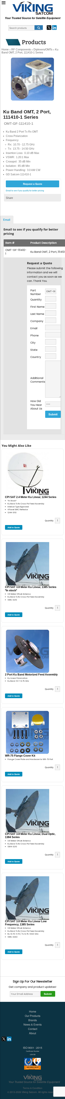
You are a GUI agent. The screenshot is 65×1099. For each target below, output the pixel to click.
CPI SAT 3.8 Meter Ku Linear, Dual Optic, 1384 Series (30, 836)
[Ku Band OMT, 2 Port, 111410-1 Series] (32, 79)
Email (6, 219)
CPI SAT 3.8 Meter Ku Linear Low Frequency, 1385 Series (25, 923)
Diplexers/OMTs (43, 49)
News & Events (33, 1024)
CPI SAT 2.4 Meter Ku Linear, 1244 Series (30, 497)
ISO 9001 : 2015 (32, 1051)
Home (5, 49)
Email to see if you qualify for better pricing (25, 190)
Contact (32, 1029)
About (32, 1033)
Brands (32, 1020)
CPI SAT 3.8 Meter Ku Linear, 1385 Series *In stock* (30, 589)
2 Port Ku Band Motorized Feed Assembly (31, 674)
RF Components (21, 49)
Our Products (32, 1016)
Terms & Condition (32, 1088)
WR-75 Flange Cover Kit (20, 755)
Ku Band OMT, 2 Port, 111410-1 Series (30, 51)
